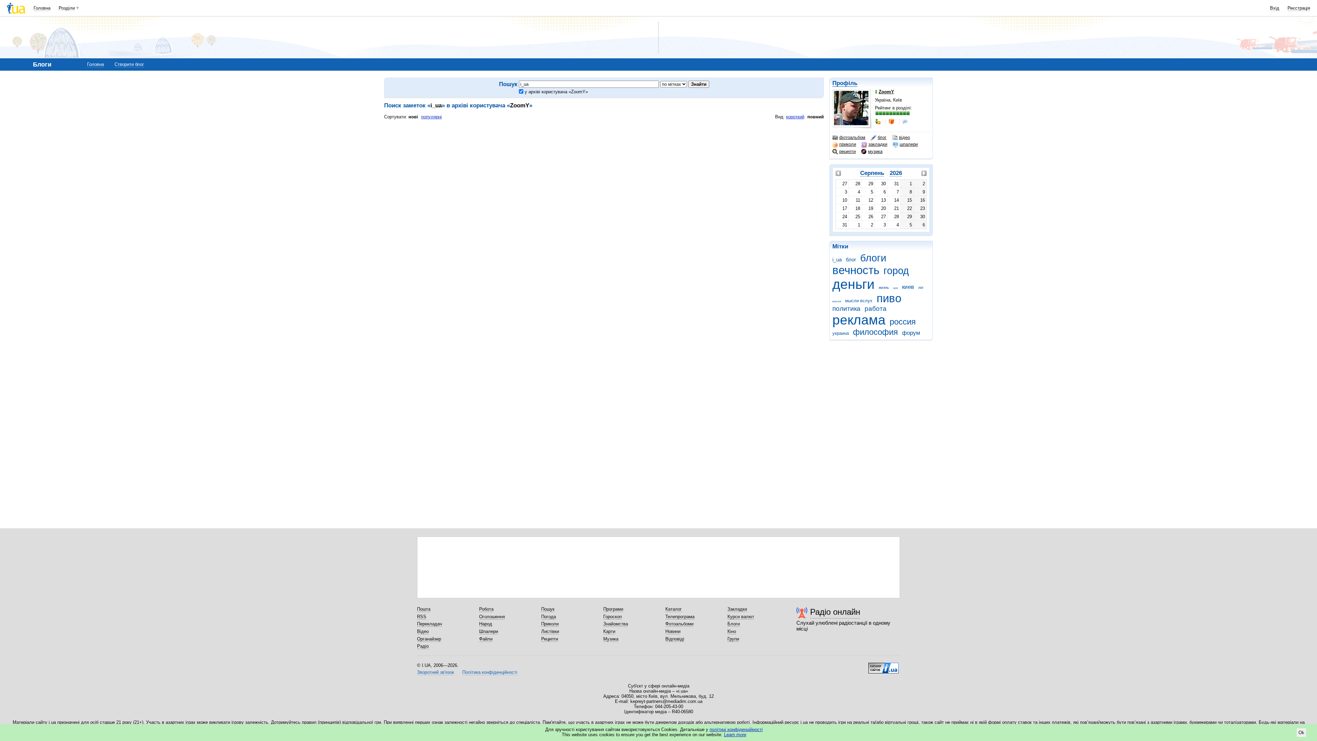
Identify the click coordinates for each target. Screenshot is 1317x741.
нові (413, 116)
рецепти (847, 151)
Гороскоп (612, 616)
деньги (853, 284)
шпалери (909, 144)
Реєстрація (1299, 8)
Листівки (550, 631)
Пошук (548, 609)
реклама (859, 320)
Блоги (733, 623)
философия (875, 332)
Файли (486, 639)
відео (904, 137)
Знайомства (615, 623)
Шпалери (488, 631)
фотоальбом (852, 137)
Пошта (423, 609)
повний (815, 116)
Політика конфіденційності (489, 672)
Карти (609, 631)
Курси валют (740, 616)
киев (908, 287)
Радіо (423, 646)
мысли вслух (859, 300)
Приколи (550, 623)
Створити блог (129, 64)
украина (840, 333)
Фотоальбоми (679, 623)
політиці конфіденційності (736, 729)
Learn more (735, 734)
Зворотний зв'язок (435, 672)
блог (882, 137)
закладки (877, 144)
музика (875, 151)
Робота (486, 609)
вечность (855, 270)
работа (876, 308)
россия (903, 321)
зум (895, 288)
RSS (421, 616)
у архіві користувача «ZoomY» (555, 91)
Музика (610, 639)
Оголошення (492, 616)
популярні (431, 116)
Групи (733, 639)
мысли (836, 301)
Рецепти (549, 639)
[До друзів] (878, 121)
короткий (795, 116)
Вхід (1274, 8)
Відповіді (674, 639)
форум (911, 333)
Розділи (67, 8)
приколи (847, 144)
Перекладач (429, 623)
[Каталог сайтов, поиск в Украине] (883, 665)
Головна (42, 8)
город (896, 270)
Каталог (673, 609)
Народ (485, 623)
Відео (423, 631)
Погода (548, 616)
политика (846, 308)
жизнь (884, 287)
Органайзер (429, 639)
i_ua (837, 259)
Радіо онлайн (835, 611)
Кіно (731, 631)
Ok (1301, 732)
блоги (873, 257)
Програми (613, 609)
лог (921, 287)
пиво (889, 298)
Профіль (844, 83)
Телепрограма (680, 616)
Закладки (737, 609)
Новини (672, 631)
